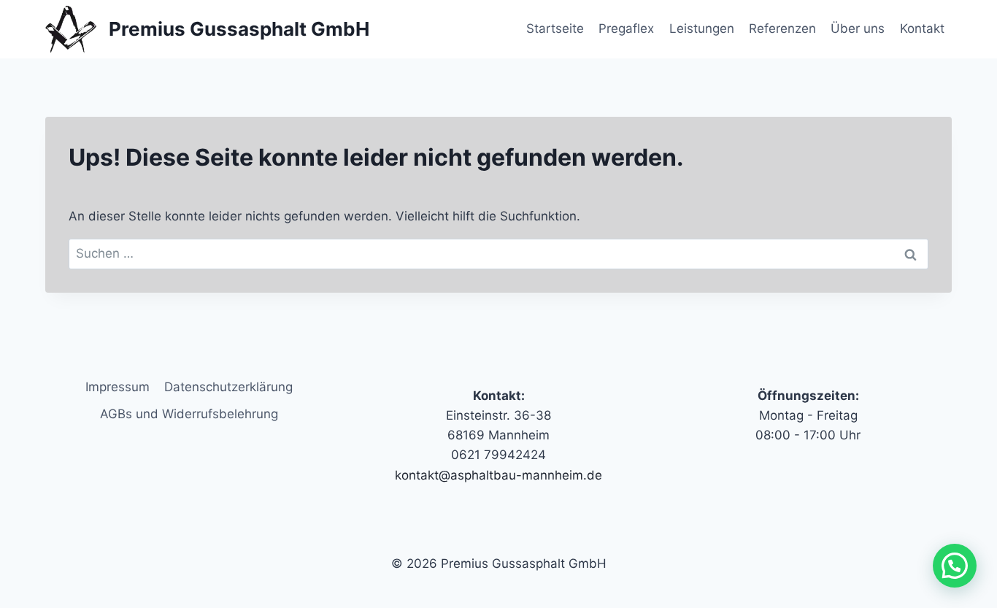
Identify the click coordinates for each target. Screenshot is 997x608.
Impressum (117, 387)
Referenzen (782, 28)
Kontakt (922, 28)
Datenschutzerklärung (228, 387)
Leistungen (701, 28)
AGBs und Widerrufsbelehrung (189, 414)
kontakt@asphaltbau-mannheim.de (498, 475)
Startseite (555, 28)
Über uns (858, 28)
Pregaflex (626, 28)
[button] (955, 566)
